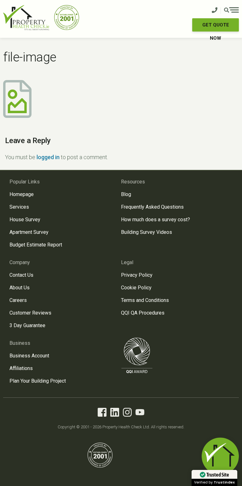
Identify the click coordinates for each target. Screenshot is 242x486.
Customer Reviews (30, 313)
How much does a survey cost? (155, 220)
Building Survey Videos (146, 232)
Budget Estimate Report (35, 245)
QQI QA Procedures (142, 313)
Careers (18, 300)
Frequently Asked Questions (152, 207)
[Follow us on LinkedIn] (114, 413)
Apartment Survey (29, 232)
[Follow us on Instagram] (127, 413)
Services (19, 207)
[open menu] (231, 11)
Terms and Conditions (145, 300)
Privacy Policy (137, 275)
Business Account (29, 356)
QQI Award (137, 355)
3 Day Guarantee (27, 325)
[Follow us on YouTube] (139, 413)
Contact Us (21, 275)
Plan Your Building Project (37, 381)
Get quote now (215, 27)
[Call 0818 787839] (214, 10)
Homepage (21, 194)
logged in (48, 157)
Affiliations (21, 368)
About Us (19, 288)
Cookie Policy (136, 288)
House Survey (24, 220)
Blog (126, 194)
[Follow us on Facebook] (102, 413)
